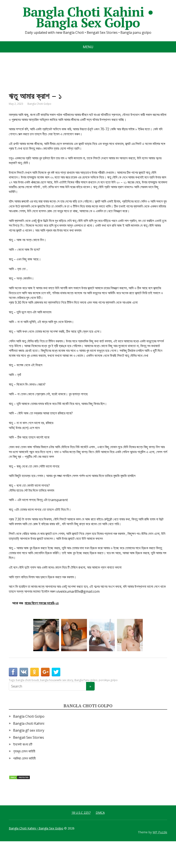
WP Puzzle (160, 832)
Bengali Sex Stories (28, 737)
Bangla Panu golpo (85, 680)
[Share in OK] (34, 672)
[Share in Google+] (45, 672)
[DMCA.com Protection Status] (19, 777)
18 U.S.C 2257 (81, 813)
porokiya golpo (108, 680)
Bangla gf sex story (28, 730)
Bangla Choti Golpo (39, 104)
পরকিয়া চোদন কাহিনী (24, 758)
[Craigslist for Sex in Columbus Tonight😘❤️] (74, 635)
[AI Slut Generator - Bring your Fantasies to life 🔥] (46, 635)
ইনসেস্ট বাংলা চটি (22, 744)
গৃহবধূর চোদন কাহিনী (24, 751)
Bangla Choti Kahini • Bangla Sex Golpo (88, 17)
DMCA (100, 813)
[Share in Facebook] (13, 672)
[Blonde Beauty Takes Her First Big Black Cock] (102, 635)
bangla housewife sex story (56, 680)
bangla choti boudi (27, 680)
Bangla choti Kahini (28, 723)
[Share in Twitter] (56, 672)
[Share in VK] (24, 672)
